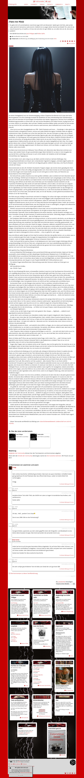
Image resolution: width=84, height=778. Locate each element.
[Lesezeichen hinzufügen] (74, 584)
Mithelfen (63, 755)
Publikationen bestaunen (44, 716)
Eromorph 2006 (60, 603)
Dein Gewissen (16, 634)
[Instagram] (68, 773)
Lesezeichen (61, 582)
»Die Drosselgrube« (38, 675)
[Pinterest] (72, 773)
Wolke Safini (41, 33)
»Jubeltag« (35, 678)
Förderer (24, 764)
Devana (28, 733)
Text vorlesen (71, 43)
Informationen (24, 717)
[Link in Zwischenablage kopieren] (60, 41)
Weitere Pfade (24, 643)
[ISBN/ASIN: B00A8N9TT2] (42, 711)
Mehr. (55, 38)
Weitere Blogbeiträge (68, 611)
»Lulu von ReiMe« (37, 682)
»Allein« (13, 633)
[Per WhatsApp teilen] (72, 41)
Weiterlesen (48, 646)
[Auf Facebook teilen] (63, 41)
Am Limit (36, 603)
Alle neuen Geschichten (45, 685)
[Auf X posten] (65, 41)
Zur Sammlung (69, 690)
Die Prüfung (14, 603)
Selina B (15, 641)
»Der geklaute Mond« (38, 667)
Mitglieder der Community (17, 453)
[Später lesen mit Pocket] (70, 41)
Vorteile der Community (25, 456)
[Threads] (74, 773)
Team (11, 764)
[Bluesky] (65, 773)
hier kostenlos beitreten (54, 456)
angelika (15, 637)
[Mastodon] (70, 773)
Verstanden (21, 775)
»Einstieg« (13, 636)
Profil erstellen (39, 1)
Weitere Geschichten (23, 615)
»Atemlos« (13, 640)
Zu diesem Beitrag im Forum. (67, 484)
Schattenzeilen (12, 4)
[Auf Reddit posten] (67, 41)
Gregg (14, 467)
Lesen (71, 656)
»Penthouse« (36, 671)
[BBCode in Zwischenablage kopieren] (74, 41)
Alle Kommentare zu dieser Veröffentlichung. (24, 573)
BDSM (19, 762)
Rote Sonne (15, 540)
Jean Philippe (30, 33)
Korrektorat (17, 764)
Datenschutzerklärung (26, 772)
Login (49, 1)
